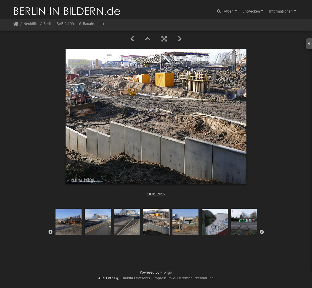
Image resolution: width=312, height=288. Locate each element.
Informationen (281, 11)
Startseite (16, 25)
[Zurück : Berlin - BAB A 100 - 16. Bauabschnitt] (132, 39)
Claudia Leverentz (135, 277)
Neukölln (31, 24)
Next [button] (261, 232)
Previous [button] (50, 232)
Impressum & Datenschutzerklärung (183, 277)
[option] (68, 221)
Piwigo (166, 272)
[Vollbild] (164, 39)
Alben (228, 11)
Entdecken (251, 11)
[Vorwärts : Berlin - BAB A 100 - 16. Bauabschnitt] (179, 39)
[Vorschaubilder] (148, 39)
